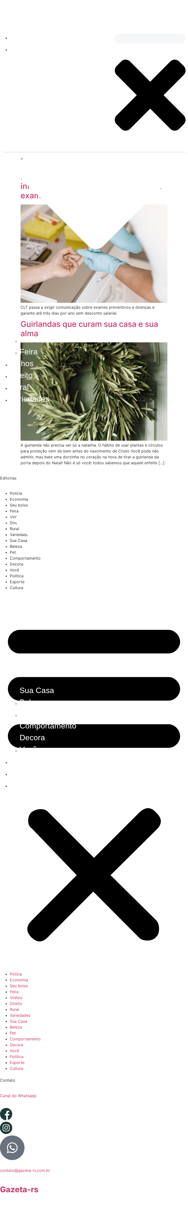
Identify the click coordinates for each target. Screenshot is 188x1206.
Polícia (21, 36)
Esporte (23, 773)
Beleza (32, 702)
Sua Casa (37, 690)
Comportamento (48, 725)
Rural (19, 387)
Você (28, 749)
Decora (32, 737)
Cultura (22, 784)
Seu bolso (37, 339)
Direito (21, 375)
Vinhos (22, 363)
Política (22, 761)
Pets (27, 714)
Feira (29, 351)
